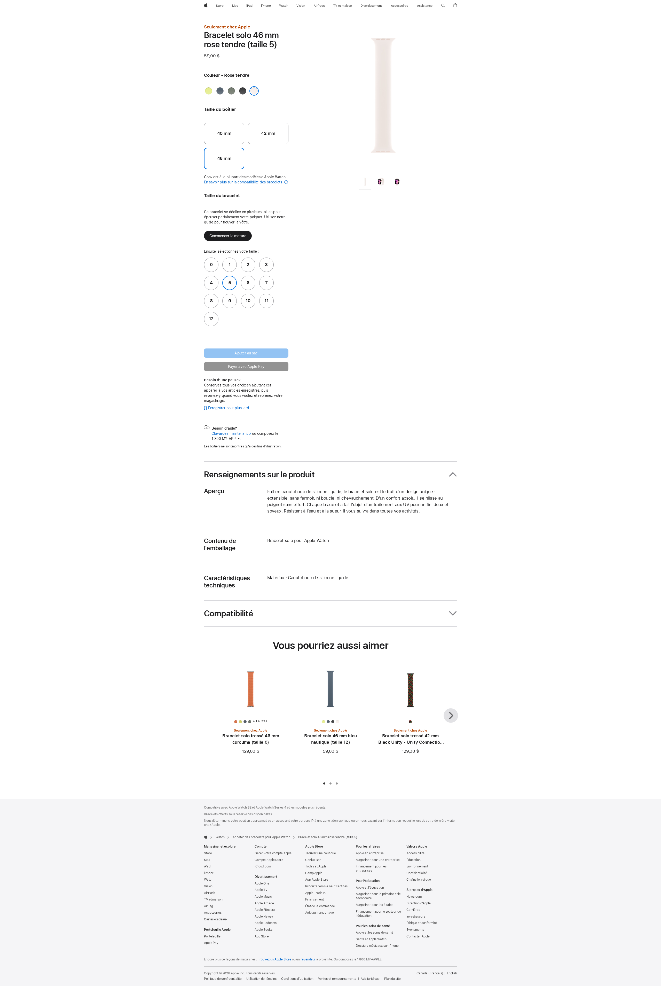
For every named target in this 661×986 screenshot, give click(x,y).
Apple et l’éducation (370, 887)
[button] (443, 5)
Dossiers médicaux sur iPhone (377, 946)
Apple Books (263, 929)
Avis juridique (370, 979)
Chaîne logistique (418, 879)
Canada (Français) (429, 973)
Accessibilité (415, 853)
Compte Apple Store (269, 860)
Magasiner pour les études (374, 905)
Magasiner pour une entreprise (378, 860)
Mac (207, 860)
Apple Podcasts (266, 923)
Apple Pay (211, 943)
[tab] (365, 183)
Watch (220, 837)
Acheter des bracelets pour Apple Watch (261, 837)
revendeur (308, 959)
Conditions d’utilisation (297, 979)
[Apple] (206, 836)
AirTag (208, 906)
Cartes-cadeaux (215, 919)
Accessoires (213, 912)
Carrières (413, 910)
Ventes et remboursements (337, 979)
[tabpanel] (383, 98)
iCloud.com (263, 866)
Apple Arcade (264, 903)
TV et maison (213, 899)
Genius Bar (313, 860)
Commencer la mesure (227, 236)
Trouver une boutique (320, 853)
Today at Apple (315, 866)
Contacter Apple (418, 936)
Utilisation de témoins (261, 979)
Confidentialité (416, 873)
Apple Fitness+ (265, 910)
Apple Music (263, 896)
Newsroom (414, 896)
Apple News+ (264, 916)
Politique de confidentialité (223, 979)
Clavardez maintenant (231, 433)
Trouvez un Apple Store (274, 959)
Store (208, 853)
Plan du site (392, 979)
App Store (262, 936)
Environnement (417, 866)
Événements (415, 929)
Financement (314, 899)
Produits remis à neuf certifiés (326, 886)
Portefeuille (212, 936)
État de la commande (320, 906)
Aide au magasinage (319, 912)
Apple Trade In (315, 893)
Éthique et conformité (421, 923)
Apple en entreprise (370, 853)
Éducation (413, 860)
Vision (208, 886)
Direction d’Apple (418, 903)
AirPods (209, 893)
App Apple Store (316, 879)
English (452, 973)
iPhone (209, 873)
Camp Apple (313, 873)
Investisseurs (415, 916)
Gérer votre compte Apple (273, 853)
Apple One (262, 883)
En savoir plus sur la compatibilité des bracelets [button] (243, 182)
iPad (207, 866)
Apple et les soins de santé (374, 932)
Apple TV (261, 890)
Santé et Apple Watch (371, 939)
